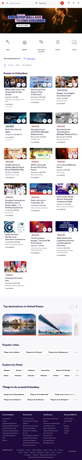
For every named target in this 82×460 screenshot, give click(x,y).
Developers (40, 452)
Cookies (35, 455)
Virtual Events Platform (29, 440)
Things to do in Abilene (11, 352)
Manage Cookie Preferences (48, 455)
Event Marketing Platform (9, 423)
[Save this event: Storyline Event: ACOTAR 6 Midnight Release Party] (45, 121)
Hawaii (67, 375)
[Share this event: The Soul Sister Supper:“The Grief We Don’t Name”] (50, 230)
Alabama (7, 370)
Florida (55, 375)
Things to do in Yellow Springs (65, 394)
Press (20, 452)
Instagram (67, 431)
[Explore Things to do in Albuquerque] (70, 352)
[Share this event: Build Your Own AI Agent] (24, 121)
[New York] (19, 334)
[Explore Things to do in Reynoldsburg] (25, 394)
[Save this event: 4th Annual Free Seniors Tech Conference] (45, 85)
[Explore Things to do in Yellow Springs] (77, 394)
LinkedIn (66, 428)
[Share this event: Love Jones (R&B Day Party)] (75, 156)
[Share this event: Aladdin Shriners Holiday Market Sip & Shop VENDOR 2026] (24, 156)
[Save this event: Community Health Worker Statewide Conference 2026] (70, 192)
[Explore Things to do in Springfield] (70, 399)
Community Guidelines (8, 435)
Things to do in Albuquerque (58, 352)
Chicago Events (47, 435)
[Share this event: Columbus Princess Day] (24, 270)
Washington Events (48, 443)
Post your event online (29, 445)
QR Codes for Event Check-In (31, 443)
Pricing (4, 421)
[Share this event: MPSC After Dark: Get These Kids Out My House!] (24, 85)
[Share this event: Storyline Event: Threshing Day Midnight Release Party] (75, 121)
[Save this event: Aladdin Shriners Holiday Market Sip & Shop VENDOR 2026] (19, 156)
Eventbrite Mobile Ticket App (10, 426)
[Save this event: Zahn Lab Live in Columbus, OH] (45, 192)
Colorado (31, 375)
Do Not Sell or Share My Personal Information (41, 457)
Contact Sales (68, 421)
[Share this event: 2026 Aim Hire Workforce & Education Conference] (24, 230)
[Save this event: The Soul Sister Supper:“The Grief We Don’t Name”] (45, 230)
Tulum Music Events (48, 426)
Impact (26, 452)
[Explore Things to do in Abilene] (21, 352)
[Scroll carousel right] (76, 307)
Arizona (19, 370)
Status (47, 452)
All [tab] (5, 65)
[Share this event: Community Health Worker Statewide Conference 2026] (75, 192)
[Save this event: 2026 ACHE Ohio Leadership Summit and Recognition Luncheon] (70, 230)
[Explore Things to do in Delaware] (22, 399)
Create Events (6, 418)
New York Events (48, 433)
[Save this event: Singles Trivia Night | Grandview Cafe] (70, 85)
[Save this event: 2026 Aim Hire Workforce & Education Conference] (19, 230)
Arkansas (18, 375)
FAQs (4, 438)
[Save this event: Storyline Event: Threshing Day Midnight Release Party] (70, 121)
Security (32, 452)
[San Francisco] (55, 334)
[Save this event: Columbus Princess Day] (19, 270)
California (31, 370)
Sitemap (4, 440)
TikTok (66, 433)
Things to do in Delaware (12, 399)
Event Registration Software (10, 433)
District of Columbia (63, 370)
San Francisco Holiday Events (51, 423)
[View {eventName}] (15, 82)
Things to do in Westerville (39, 394)
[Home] (3, 3)
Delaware (43, 375)
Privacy (59, 452)
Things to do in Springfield (59, 399)
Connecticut (45, 370)
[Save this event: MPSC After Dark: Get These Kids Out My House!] (19, 85)
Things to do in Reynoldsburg (14, 394)
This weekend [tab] (26, 65)
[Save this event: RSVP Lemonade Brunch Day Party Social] (45, 156)
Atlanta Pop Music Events (50, 431)
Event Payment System (29, 428)
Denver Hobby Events (49, 428)
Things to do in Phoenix (34, 352)
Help (55, 450)
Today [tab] (18, 65)
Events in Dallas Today (49, 438)
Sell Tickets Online (28, 418)
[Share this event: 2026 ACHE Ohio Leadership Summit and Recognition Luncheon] (75, 230)
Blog (50, 450)
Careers (60, 450)
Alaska (6, 375)
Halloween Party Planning (30, 438)
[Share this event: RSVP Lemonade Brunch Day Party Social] (50, 156)
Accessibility (27, 455)
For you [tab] (10, 65)
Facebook (66, 426)
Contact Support (68, 418)
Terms (53, 452)
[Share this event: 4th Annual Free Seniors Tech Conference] (50, 85)
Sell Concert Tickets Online (30, 426)
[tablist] (17, 65)
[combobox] (49, 3)
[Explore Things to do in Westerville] (50, 394)
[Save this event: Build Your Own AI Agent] (19, 121)
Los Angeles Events (48, 440)
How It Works (20, 450)
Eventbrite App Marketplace (10, 431)
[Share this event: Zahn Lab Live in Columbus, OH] (50, 192)
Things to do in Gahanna (35, 399)
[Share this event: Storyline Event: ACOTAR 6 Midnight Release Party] (50, 121)
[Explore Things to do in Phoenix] (44, 352)
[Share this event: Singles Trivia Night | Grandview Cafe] (75, 85)
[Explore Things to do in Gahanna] (45, 399)
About (45, 450)
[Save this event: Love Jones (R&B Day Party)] (70, 156)
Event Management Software (31, 435)
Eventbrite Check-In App (9, 428)
